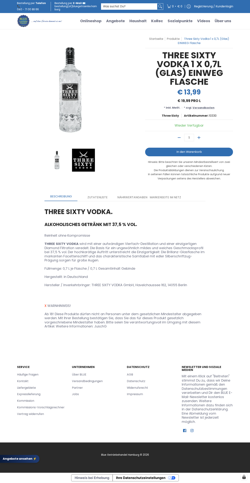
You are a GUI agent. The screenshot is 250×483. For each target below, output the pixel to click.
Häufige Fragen (27, 374)
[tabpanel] (125, 267)
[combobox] (129, 6)
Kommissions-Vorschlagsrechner (40, 407)
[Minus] (179, 137)
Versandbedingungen (87, 381)
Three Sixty (170, 116)
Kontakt (23, 381)
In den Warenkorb (189, 152)
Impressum (135, 394)
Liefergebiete (26, 388)
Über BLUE (79, 374)
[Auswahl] (199, 137)
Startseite (156, 39)
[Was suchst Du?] (160, 6)
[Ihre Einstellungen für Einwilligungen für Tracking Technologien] (244, 477)
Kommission (25, 401)
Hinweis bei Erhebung (92, 478)
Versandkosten (203, 108)
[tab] (60, 197)
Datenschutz (136, 381)
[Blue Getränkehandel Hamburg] (40, 21)
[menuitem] (174, 6)
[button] (184, 430)
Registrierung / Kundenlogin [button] (213, 6)
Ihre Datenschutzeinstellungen (140, 478)
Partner (77, 388)
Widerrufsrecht (137, 388)
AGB (130, 374)
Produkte (173, 39)
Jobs (75, 394)
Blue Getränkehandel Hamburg (120, 455)
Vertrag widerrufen (30, 414)
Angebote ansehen (20, 459)
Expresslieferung (28, 394)
